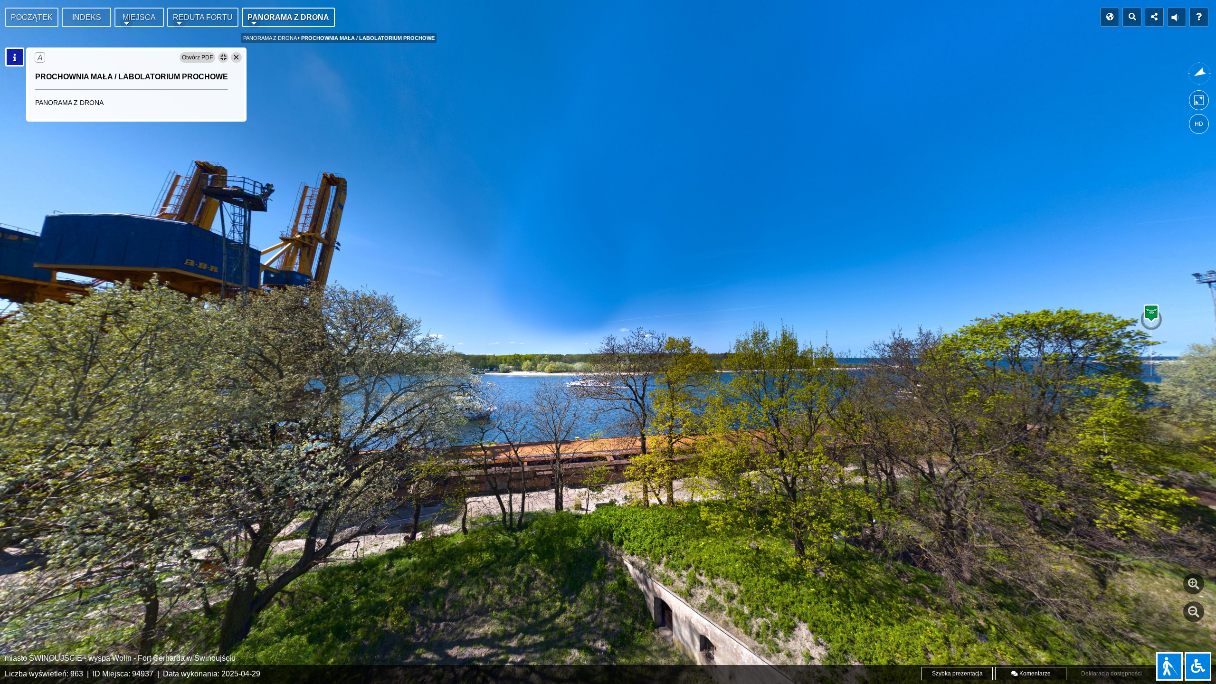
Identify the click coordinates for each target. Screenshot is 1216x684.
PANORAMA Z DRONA (288, 17)
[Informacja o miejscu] (14, 57)
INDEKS (86, 17)
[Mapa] (1109, 17)
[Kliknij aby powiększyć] (1193, 583)
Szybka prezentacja (957, 673)
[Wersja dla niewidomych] (1169, 666)
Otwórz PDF (197, 57)
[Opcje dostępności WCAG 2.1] (1198, 666)
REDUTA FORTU (203, 17)
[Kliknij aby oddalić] (1193, 611)
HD (1199, 124)
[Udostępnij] (1154, 17)
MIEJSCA (139, 17)
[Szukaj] (1131, 17)
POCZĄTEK (32, 17)
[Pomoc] (1198, 17)
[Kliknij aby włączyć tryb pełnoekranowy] (1199, 102)
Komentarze (1034, 673)
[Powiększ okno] (223, 57)
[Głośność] (1176, 17)
